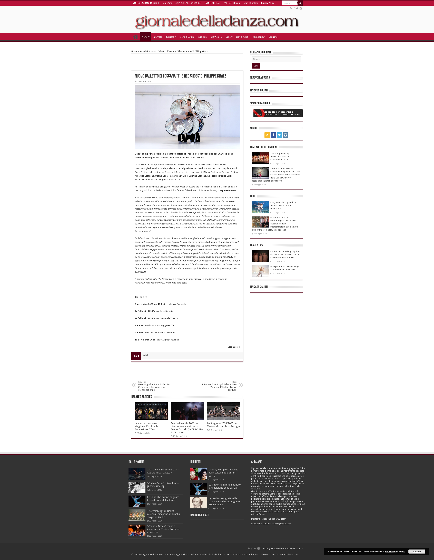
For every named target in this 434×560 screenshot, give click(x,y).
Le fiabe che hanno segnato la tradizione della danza (163, 499)
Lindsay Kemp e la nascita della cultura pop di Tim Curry (223, 472)
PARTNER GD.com (232, 3)
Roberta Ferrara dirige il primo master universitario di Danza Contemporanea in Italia (285, 254)
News (144, 37)
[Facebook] (294, 8)
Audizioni (202, 37)
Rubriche (170, 37)
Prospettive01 (258, 37)
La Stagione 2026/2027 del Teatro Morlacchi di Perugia (223, 425)
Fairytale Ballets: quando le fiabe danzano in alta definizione (283, 205)
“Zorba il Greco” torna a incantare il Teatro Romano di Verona (163, 529)
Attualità (144, 51)
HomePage (167, 3)
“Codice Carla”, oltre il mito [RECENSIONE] (163, 485)
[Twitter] (297, 8)
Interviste (157, 37)
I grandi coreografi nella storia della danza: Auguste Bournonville (224, 501)
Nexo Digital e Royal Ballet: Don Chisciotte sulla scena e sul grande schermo (154, 386)
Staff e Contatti (251, 3)
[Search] (300, 3)
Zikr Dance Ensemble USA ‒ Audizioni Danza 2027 (163, 471)
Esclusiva (273, 37)
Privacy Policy (267, 3)
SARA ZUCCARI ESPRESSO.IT (188, 3)
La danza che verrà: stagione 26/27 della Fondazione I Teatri (146, 426)
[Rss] (291, 8)
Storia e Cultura (187, 37)
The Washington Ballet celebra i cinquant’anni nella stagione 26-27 (163, 514)
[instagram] (300, 8)
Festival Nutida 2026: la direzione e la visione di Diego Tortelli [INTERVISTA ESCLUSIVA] (187, 428)
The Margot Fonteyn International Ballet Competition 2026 (280, 156)
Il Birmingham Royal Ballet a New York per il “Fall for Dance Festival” (219, 386)
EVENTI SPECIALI (212, 3)
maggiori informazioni (395, 551)
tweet (145, 355)
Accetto (417, 551)
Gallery (229, 37)
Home (134, 51)
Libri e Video (242, 37)
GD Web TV (216, 37)
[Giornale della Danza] (217, 19)
